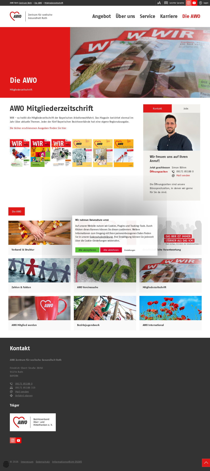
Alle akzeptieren (87, 250)
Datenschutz (43, 461)
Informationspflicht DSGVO (67, 461)
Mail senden (183, 175)
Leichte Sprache (176, 3)
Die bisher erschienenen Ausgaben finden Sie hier (38, 127)
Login (206, 3)
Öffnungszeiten (159, 171)
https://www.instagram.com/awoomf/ (188, 3)
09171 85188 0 (23, 383)
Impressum (27, 461)
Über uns (125, 16)
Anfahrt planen (24, 395)
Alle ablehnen (111, 250)
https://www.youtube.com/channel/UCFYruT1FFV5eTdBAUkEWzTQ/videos (194, 3)
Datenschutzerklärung (101, 236)
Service (147, 16)
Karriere (168, 16)
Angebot (101, 16)
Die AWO (191, 16)
